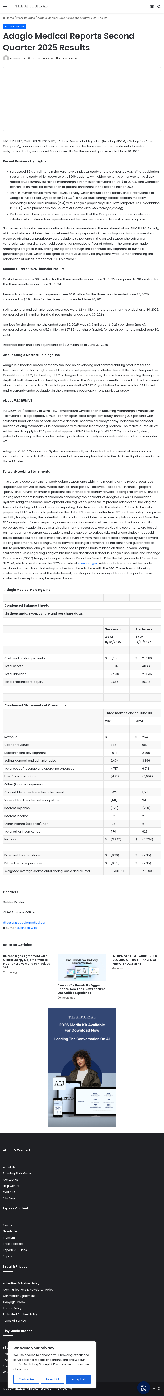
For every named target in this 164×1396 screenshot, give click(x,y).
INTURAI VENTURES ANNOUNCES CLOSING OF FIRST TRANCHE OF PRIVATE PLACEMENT (134, 960)
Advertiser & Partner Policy (21, 1283)
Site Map (9, 1198)
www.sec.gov (88, 563)
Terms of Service (14, 1321)
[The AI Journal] (32, 6)
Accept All (78, 1379)
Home (9, 18)
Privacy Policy (12, 1308)
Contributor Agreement (19, 1296)
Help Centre (11, 1186)
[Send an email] (29, 58)
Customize (26, 1379)
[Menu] (5, 7)
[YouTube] (153, 1388)
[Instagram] (158, 1388)
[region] (52, 1364)
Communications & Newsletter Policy (28, 1290)
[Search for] (159, 7)
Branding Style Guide (17, 1173)
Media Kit (9, 1192)
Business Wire (18, 58)
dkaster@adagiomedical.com (25, 922)
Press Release (25, 18)
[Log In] (152, 7)
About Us (9, 1167)
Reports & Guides (15, 1250)
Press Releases (13, 1244)
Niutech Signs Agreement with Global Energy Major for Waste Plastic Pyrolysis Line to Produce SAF (26, 961)
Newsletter (10, 1231)
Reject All (52, 1379)
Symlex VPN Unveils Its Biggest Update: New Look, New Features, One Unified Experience (82, 989)
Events (7, 1225)
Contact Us (10, 1180)
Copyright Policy (14, 1302)
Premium (9, 1238)
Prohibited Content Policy (20, 1314)
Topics (7, 1256)
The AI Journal (63, 1389)
